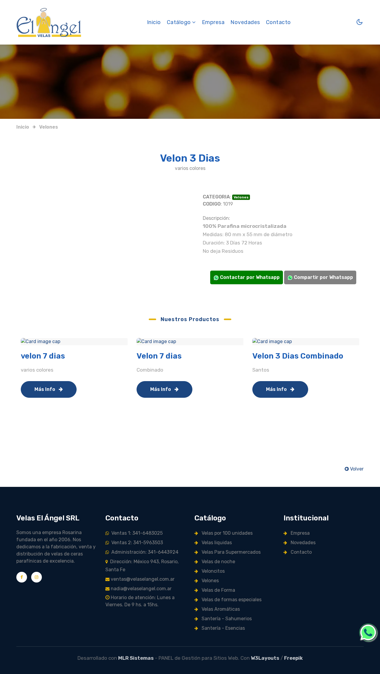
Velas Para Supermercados (230, 552)
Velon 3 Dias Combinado (297, 356)
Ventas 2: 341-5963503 (136, 542)
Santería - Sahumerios (226, 618)
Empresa (213, 22)
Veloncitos (212, 571)
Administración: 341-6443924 (143, 552)
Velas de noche (217, 561)
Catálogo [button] (179, 22)
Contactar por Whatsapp (249, 277)
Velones (48, 127)
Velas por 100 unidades (226, 533)
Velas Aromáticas (220, 609)
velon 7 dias (43, 356)
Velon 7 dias (159, 356)
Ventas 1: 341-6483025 (136, 533)
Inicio (154, 22)
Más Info (45, 389)
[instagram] (36, 577)
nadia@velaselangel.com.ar (141, 588)
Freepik (293, 658)
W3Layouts (265, 658)
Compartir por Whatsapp (323, 277)
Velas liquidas (216, 542)
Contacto (278, 22)
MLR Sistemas (136, 658)
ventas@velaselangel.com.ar (142, 579)
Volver (356, 469)
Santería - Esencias (222, 628)
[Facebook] (21, 577)
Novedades (245, 22)
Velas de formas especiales (231, 599)
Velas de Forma (217, 590)
